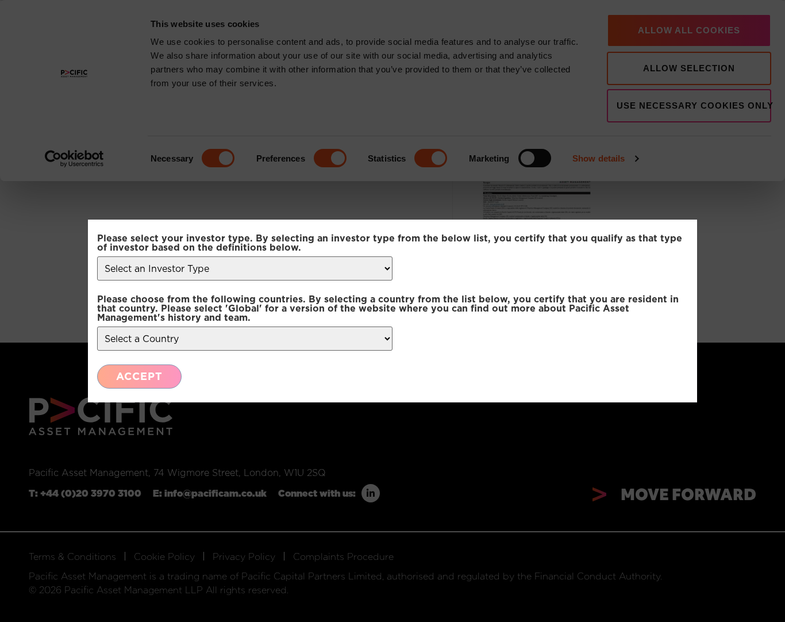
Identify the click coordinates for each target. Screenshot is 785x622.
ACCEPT (139, 376)
